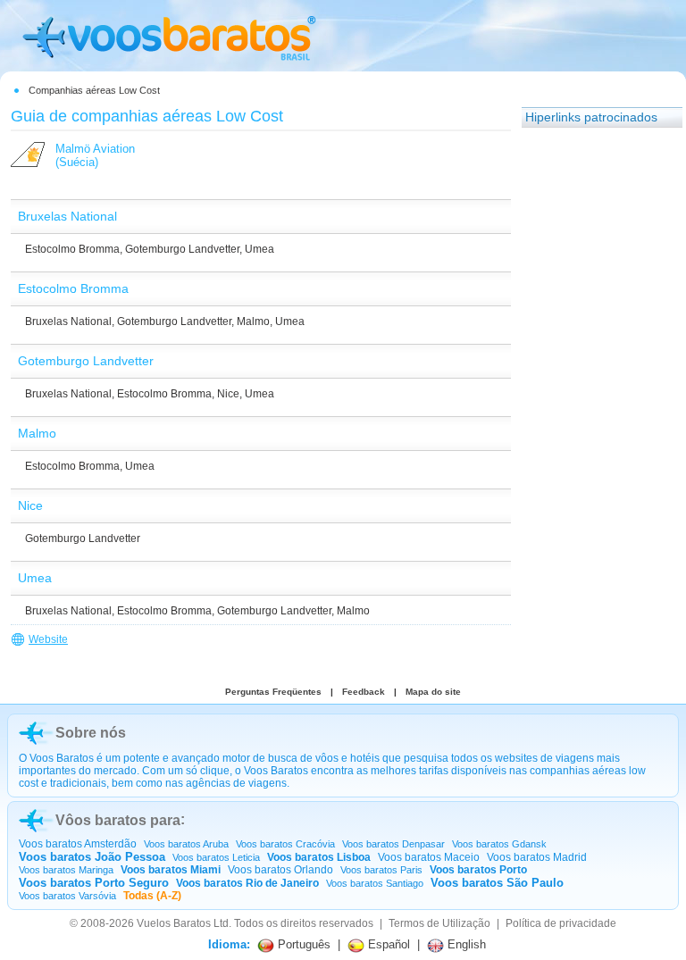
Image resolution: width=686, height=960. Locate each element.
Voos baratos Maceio (429, 857)
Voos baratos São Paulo (497, 882)
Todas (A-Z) (152, 895)
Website (48, 639)
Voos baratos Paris (381, 869)
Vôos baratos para (117, 820)
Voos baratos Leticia (216, 857)
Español (387, 944)
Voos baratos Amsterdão (78, 844)
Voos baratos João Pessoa (92, 857)
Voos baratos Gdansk (499, 844)
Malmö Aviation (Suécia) (95, 155)
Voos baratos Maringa (66, 869)
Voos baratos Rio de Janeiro (247, 883)
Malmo (253, 321)
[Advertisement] (593, 406)
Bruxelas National (68, 321)
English (465, 944)
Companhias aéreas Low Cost (94, 90)
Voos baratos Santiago (374, 883)
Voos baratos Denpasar (393, 844)
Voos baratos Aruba (186, 844)
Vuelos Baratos (174, 923)
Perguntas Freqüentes (273, 692)
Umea (259, 249)
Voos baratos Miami (171, 870)
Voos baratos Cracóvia (285, 844)
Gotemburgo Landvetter (182, 249)
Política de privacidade (561, 923)
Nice (228, 394)
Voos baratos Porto (478, 870)
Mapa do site (433, 692)
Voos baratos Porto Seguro (94, 882)
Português (302, 944)
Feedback (363, 692)
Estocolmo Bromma (72, 249)
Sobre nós (90, 732)
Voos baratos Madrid (537, 857)
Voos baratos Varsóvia (67, 895)
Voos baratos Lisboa (319, 857)
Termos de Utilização (439, 923)
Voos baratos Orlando (280, 870)
